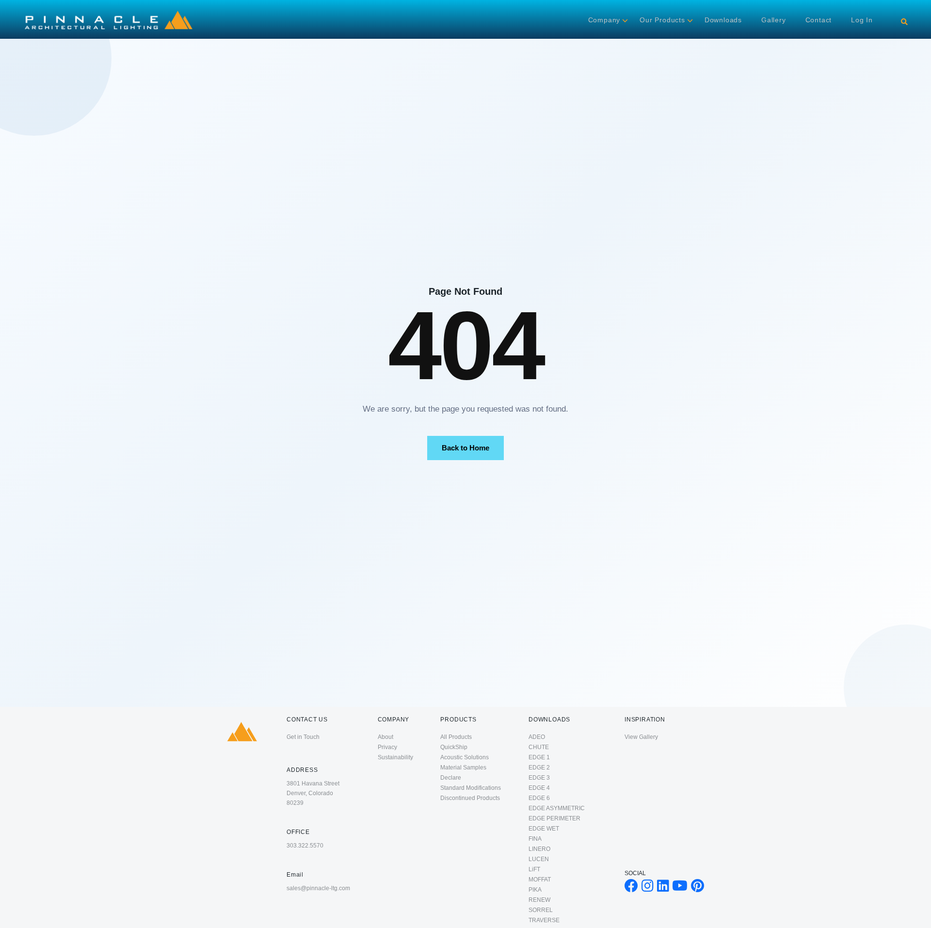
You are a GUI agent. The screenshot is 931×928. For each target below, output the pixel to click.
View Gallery (641, 737)
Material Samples (463, 767)
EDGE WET (544, 828)
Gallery (773, 20)
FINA (535, 838)
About (385, 737)
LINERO (539, 849)
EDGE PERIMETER (554, 818)
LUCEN (539, 859)
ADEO (537, 737)
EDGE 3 (539, 777)
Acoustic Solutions (464, 757)
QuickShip (453, 747)
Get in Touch (303, 737)
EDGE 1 (539, 757)
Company (604, 20)
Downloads (723, 20)
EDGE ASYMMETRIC (557, 808)
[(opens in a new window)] (631, 888)
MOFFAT (540, 879)
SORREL (541, 910)
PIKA (535, 889)
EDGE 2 (539, 767)
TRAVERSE (544, 920)
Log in (862, 20)
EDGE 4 (539, 787)
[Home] (108, 10)
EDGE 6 (539, 798)
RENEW (539, 899)
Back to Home (465, 448)
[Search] (904, 22)
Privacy (387, 747)
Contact (818, 20)
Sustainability (395, 757)
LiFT (534, 869)
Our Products (662, 20)
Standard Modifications (470, 787)
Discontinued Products (470, 798)
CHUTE (539, 747)
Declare (450, 777)
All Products (456, 737)
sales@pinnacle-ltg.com (318, 888)
